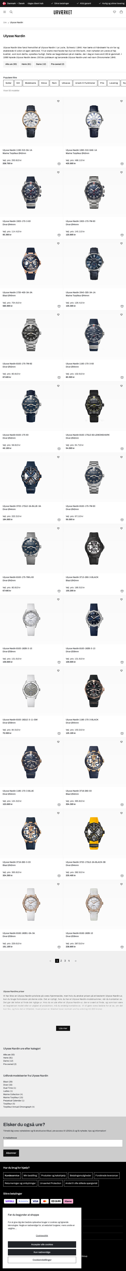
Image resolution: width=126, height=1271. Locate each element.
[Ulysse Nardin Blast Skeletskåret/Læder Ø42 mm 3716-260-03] (94, 762)
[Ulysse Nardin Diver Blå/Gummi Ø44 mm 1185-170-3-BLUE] (31, 762)
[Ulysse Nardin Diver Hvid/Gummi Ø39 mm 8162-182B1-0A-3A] (31, 904)
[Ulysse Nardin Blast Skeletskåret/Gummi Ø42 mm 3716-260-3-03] (31, 833)
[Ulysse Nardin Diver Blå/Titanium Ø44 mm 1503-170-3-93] (31, 192)
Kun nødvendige (42, 1252)
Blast (5, 1082)
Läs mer (63, 1028)
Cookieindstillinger (42, 1260)
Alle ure (6, 1055)
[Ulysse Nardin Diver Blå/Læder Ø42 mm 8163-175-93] (31, 406)
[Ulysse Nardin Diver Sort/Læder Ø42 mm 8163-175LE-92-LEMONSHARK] (94, 406)
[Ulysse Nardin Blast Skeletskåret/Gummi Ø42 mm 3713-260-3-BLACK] (94, 548)
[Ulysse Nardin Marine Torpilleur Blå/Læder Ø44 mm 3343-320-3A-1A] (94, 263)
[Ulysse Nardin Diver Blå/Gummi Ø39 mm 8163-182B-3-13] (94, 619)
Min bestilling (30, 1175)
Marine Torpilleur (11, 1097)
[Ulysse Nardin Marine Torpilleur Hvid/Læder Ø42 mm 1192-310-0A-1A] (31, 121)
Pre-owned (8, 1064)
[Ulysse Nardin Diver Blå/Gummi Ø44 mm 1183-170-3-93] (94, 335)
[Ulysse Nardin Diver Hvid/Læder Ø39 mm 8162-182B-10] (94, 904)
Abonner (11, 1153)
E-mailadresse (10, 1138)
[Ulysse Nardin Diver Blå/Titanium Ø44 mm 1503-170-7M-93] (94, 192)
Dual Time (8, 1088)
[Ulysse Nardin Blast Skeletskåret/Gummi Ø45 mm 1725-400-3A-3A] (31, 263)
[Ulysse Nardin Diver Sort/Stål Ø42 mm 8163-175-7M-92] (31, 335)
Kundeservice (12, 1175)
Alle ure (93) (11, 64)
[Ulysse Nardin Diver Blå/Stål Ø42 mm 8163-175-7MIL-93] (31, 548)
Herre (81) (26, 64)
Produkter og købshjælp (53, 1175)
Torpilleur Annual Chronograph (17, 1107)
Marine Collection (11, 1094)
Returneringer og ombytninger (20, 1183)
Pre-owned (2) (57, 64)
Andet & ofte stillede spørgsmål (81, 1183)
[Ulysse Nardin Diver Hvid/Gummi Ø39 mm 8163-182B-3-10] (31, 619)
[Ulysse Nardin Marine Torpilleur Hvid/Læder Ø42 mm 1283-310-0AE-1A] (94, 121)
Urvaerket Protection (50, 1183)
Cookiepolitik (42, 1236)
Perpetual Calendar (12, 1100)
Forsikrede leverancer (106, 1175)
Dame (6, 1061)
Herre (5, 1058)
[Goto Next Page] (75, 961)
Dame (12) (41, 64)
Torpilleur (7, 1104)
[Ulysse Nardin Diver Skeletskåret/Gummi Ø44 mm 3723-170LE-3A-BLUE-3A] (31, 477)
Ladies (6, 1091)
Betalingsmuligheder (80, 1175)
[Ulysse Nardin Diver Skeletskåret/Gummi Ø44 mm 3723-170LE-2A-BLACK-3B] (94, 833)
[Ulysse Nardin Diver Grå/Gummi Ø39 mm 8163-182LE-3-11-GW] (31, 691)
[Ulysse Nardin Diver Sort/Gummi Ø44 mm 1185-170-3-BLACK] (94, 691)
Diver (5, 1085)
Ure (5, 22)
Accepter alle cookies (42, 1244)
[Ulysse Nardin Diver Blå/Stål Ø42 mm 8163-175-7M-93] (94, 477)
